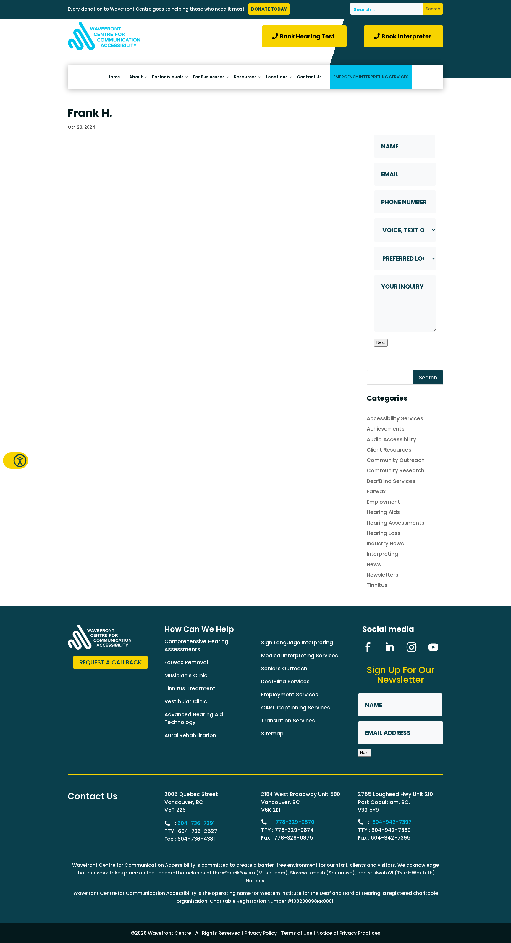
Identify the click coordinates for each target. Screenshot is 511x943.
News (374, 564)
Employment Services (289, 694)
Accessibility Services (395, 418)
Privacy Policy (261, 933)
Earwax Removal (186, 662)
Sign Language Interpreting (297, 642)
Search (428, 377)
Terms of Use (296, 933)
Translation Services (288, 720)
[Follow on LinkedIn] (389, 647)
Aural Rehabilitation (190, 735)
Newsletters (382, 574)
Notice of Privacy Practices (348, 933)
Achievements (386, 428)
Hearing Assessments (395, 522)
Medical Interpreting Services (299, 655)
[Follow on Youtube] (433, 647)
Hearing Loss (383, 533)
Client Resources (389, 449)
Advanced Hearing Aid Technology (193, 718)
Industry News (385, 543)
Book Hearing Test (307, 36)
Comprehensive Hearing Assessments (196, 645)
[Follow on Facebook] (367, 647)
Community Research (395, 470)
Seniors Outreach (284, 668)
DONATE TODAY (269, 9)
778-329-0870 (295, 822)
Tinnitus (377, 585)
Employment (383, 501)
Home (113, 77)
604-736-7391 (196, 823)
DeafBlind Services (391, 481)
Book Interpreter (406, 36)
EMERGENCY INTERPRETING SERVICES (371, 77)
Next (380, 342)
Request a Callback (110, 662)
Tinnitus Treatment (189, 688)
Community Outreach (396, 460)
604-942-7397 (392, 822)
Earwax (376, 491)
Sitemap (272, 733)
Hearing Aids (383, 512)
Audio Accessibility (391, 439)
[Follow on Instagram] (411, 647)
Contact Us (309, 77)
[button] (15, 460)
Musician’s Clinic (185, 675)
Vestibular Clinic (185, 701)
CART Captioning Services (295, 707)
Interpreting (382, 553)
